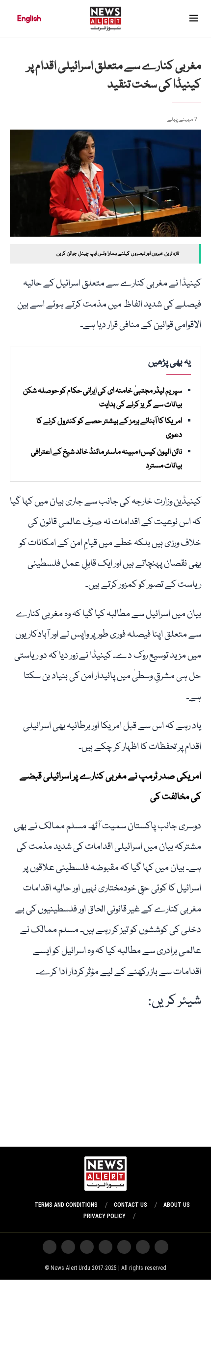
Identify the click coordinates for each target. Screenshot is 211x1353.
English (29, 18)
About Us (176, 1204)
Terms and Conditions (66, 1204)
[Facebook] (68, 1247)
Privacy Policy (104, 1216)
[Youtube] (105, 1247)
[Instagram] (161, 1247)
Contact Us (130, 1204)
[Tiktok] (87, 1247)
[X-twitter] (143, 1247)
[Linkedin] (49, 1247)
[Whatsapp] (124, 1247)
